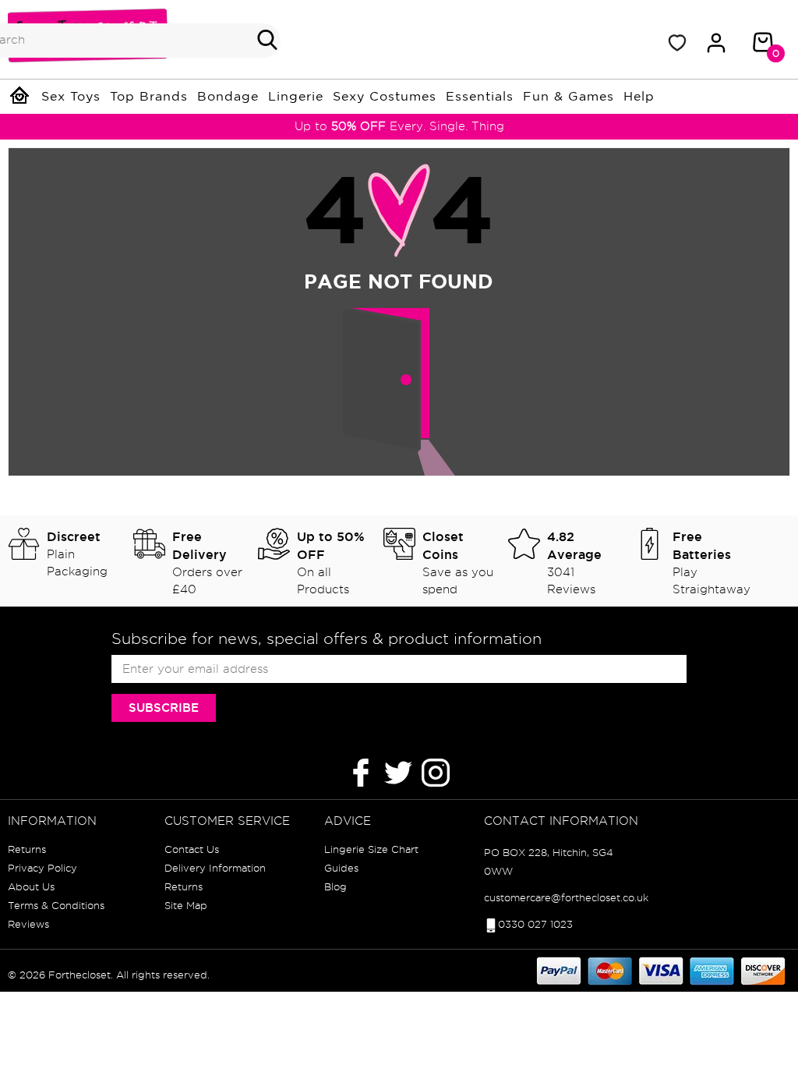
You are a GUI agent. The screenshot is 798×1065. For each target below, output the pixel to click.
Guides (341, 867)
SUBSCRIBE (164, 707)
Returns (27, 849)
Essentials (480, 97)
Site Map (185, 905)
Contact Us (191, 849)
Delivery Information (215, 867)
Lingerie (295, 97)
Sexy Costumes (384, 97)
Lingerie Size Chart (371, 849)
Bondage (228, 97)
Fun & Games (568, 97)
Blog (335, 886)
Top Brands (149, 97)
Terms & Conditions (56, 905)
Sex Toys (71, 97)
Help (639, 97)
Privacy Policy (42, 867)
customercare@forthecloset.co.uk (566, 897)
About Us (31, 886)
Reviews (28, 923)
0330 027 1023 (535, 923)
